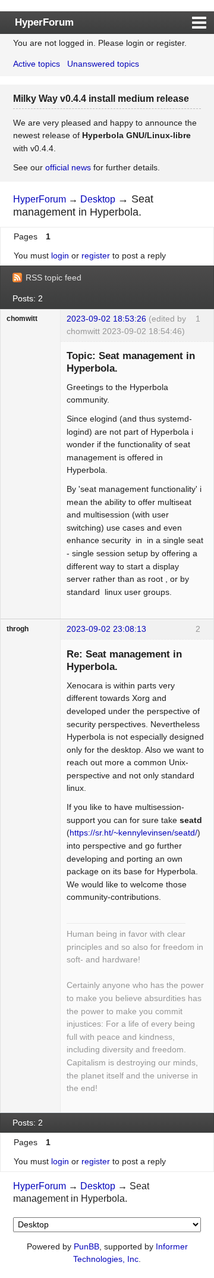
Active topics (36, 63)
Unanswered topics (103, 63)
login (60, 255)
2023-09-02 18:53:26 (106, 318)
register (95, 255)
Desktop (97, 199)
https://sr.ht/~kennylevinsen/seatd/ (133, 832)
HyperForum (44, 22)
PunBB (86, 1246)
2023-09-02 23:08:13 (106, 629)
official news (68, 167)
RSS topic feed (53, 277)
